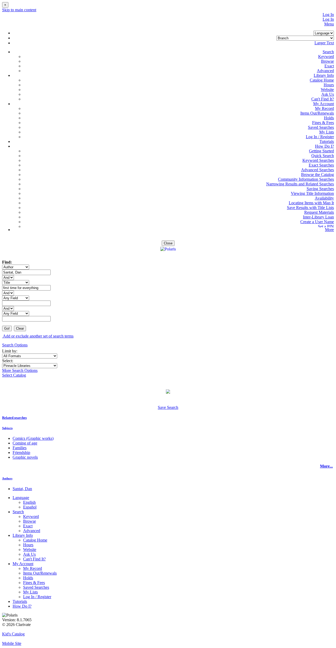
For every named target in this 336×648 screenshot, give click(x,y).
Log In (328, 14)
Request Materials (319, 212)
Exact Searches (321, 165)
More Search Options (20, 370)
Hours (329, 85)
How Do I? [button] (324, 146)
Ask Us (327, 94)
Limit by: (10, 351)
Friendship (21, 452)
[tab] (168, 418)
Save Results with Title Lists (310, 207)
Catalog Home (322, 80)
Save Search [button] (168, 407)
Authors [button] (7, 478)
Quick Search (322, 155)
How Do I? (22, 606)
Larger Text (324, 43)
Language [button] (21, 497)
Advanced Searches (317, 170)
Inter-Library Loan (318, 217)
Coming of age (25, 443)
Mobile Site (11, 643)
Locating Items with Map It (311, 203)
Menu (329, 24)
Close (168, 243)
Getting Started (321, 151)
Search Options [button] (15, 345)
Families (20, 448)
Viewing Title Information (312, 193)
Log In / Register (320, 137)
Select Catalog (14, 375)
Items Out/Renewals (317, 113)
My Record (324, 108)
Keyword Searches (318, 160)
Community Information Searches (306, 179)
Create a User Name (317, 221)
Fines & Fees (323, 122)
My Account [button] (323, 103)
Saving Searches (320, 188)
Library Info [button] (324, 75)
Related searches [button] (14, 418)
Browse (327, 61)
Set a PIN (326, 226)
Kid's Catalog (13, 634)
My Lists (326, 132)
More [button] (329, 229)
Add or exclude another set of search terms (38, 336)
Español (29, 507)
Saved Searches (321, 127)
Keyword (326, 56)
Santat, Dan (22, 488)
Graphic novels (25, 457)
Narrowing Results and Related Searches (300, 184)
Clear (20, 328)
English (29, 502)
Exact (329, 66)
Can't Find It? (322, 99)
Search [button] (328, 52)
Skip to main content (19, 10)
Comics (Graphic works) (33, 438)
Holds (329, 118)
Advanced (325, 70)
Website (327, 89)
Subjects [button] (7, 428)
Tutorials (326, 141)
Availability (324, 198)
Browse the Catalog (317, 174)
